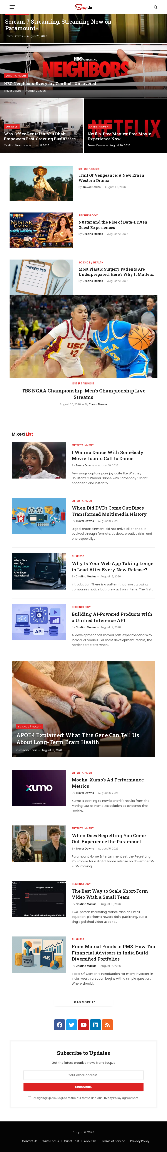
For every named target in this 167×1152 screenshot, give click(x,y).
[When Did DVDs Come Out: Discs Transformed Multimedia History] (39, 516)
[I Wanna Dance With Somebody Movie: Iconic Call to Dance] (39, 460)
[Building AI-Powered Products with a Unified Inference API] (39, 622)
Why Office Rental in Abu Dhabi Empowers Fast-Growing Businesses (40, 136)
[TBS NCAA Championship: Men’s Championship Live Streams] (83, 336)
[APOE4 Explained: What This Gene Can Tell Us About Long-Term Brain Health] (83, 709)
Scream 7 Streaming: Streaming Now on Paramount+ (58, 24)
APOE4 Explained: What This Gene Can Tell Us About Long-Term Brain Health (77, 739)
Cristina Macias (14, 145)
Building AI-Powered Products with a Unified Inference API (112, 617)
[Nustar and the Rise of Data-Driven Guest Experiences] (41, 230)
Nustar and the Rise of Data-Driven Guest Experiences (112, 224)
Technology (88, 215)
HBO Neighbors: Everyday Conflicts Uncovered (50, 83)
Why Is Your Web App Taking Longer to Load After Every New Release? (113, 566)
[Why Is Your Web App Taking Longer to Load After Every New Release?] (39, 571)
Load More (81, 1002)
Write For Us (50, 1141)
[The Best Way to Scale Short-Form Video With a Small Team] (39, 899)
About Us (90, 1141)
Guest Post (71, 1141)
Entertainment (16, 75)
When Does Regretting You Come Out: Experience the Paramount (109, 838)
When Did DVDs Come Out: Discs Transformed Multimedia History (109, 511)
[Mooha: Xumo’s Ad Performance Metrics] (39, 788)
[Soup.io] (83, 7)
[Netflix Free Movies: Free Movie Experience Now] (125, 125)
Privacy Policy (112, 1098)
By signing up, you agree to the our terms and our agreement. (85, 1098)
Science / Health (91, 262)
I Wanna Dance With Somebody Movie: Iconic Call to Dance (108, 455)
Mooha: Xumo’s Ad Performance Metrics (108, 783)
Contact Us (29, 1141)
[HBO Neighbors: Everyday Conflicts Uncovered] (83, 71)
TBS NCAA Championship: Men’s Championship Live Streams (83, 393)
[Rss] (107, 1024)
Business (12, 126)
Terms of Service (113, 1141)
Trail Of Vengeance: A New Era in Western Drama (111, 178)
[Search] (155, 7)
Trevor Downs (14, 36)
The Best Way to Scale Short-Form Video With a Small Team (110, 894)
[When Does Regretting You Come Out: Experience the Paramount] (39, 843)
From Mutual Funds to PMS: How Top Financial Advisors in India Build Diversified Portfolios (113, 952)
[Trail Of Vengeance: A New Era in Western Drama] (41, 183)
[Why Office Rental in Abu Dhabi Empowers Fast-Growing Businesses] (41, 125)
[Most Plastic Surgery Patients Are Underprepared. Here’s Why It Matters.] (41, 277)
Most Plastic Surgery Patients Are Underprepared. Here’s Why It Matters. (116, 271)
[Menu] (12, 7)
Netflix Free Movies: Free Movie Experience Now (119, 136)
